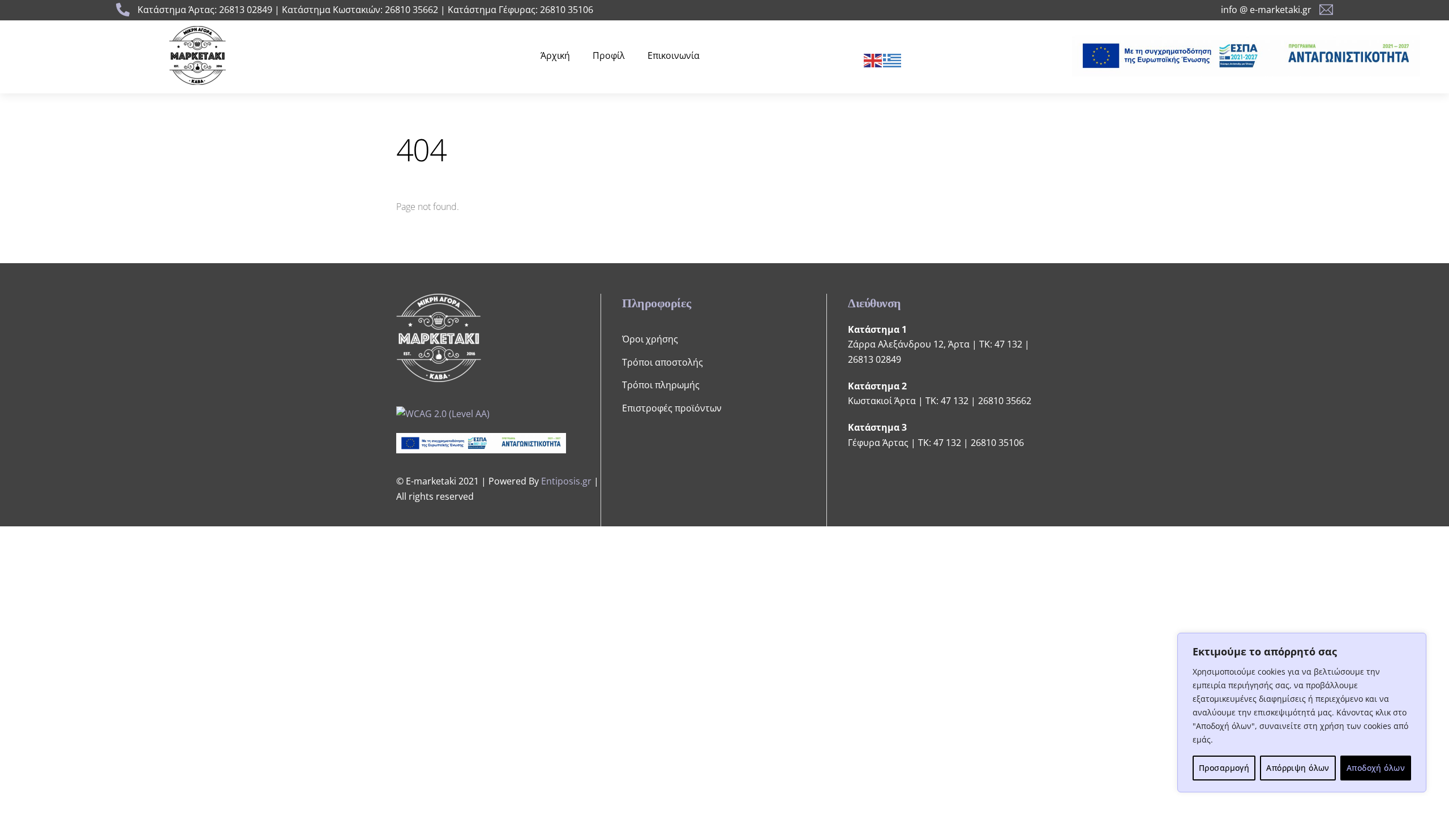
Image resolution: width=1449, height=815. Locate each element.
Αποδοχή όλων (1376, 767)
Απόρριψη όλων (1297, 767)
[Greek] (892, 59)
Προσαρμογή (1224, 767)
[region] (1301, 712)
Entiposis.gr (566, 481)
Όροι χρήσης (650, 339)
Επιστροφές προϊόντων (672, 408)
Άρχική (555, 55)
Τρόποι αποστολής (662, 362)
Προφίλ (609, 55)
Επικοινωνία (674, 55)
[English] (873, 59)
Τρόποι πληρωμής (661, 385)
